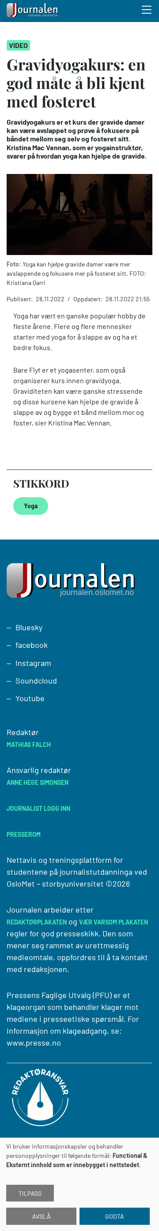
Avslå (41, 1216)
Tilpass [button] (30, 1193)
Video (18, 45)
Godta (114, 1216)
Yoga (31, 506)
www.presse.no (34, 1042)
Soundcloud (36, 680)
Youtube (30, 698)
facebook (31, 645)
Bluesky (28, 627)
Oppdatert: (88, 299)
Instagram (33, 663)
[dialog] (79, 1184)
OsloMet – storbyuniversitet (55, 883)
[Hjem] (33, 11)
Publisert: (20, 299)
